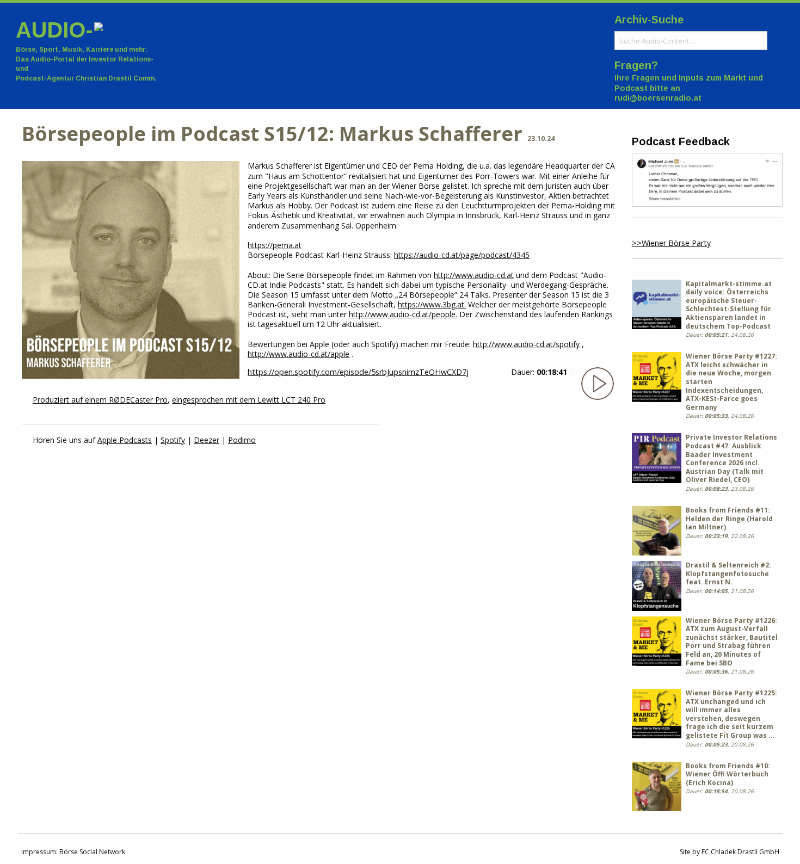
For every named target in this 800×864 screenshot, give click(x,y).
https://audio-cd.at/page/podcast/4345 (462, 255)
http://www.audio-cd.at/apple (298, 354)
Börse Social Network (92, 851)
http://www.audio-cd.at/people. (403, 314)
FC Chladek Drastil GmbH (740, 851)
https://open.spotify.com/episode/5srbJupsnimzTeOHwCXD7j (358, 372)
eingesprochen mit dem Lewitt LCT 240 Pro (248, 399)
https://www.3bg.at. (432, 304)
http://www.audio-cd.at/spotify (526, 344)
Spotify (173, 440)
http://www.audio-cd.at (474, 275)
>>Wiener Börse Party (671, 243)
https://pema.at (274, 245)
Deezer (206, 440)
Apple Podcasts (124, 440)
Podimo (242, 440)
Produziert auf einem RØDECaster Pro (100, 399)
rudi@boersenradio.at (657, 98)
